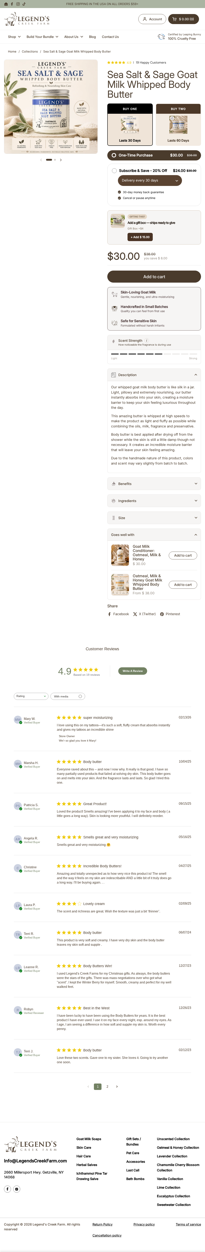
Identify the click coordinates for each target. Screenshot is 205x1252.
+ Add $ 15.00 (140, 237)
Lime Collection (168, 1187)
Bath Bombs (135, 1179)
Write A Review (133, 671)
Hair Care (83, 1156)
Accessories (135, 1162)
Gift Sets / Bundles (133, 1141)
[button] (183, 19)
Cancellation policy (107, 1235)
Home (12, 51)
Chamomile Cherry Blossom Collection (178, 1167)
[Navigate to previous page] (88, 1087)
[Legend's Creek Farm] (26, 19)
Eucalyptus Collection (173, 1196)
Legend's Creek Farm (49, 1224)
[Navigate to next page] (117, 1087)
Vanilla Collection (170, 1179)
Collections (30, 51)
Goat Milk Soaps (88, 1139)
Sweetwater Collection (174, 1205)
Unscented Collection (173, 1139)
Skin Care (83, 1147)
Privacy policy (144, 1224)
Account (155, 19)
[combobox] (31, 696)
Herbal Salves (86, 1165)
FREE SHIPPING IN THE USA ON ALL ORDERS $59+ (102, 4)
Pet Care (132, 1153)
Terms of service (188, 1224)
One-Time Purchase (136, 155)
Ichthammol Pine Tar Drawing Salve (91, 1176)
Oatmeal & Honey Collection (178, 1147)
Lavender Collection (172, 1156)
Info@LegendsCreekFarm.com (35, 1160)
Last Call (132, 1170)
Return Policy (102, 1224)
